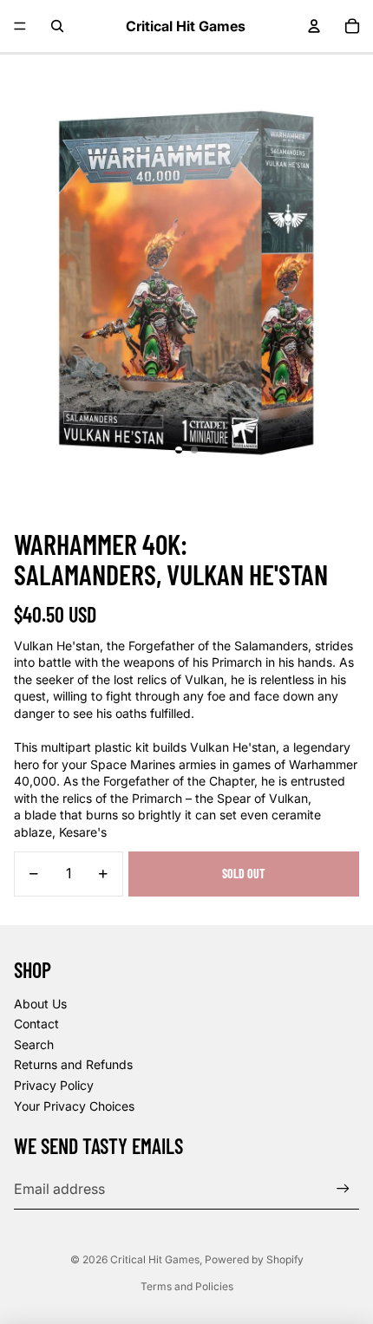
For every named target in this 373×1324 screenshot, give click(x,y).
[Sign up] (343, 1188)
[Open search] (57, 26)
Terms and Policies (187, 1286)
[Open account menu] (314, 26)
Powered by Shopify (254, 1259)
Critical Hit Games (155, 1259)
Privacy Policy (54, 1085)
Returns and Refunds (73, 1064)
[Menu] (20, 26)
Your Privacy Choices (74, 1106)
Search (34, 1044)
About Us (40, 1003)
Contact (36, 1023)
